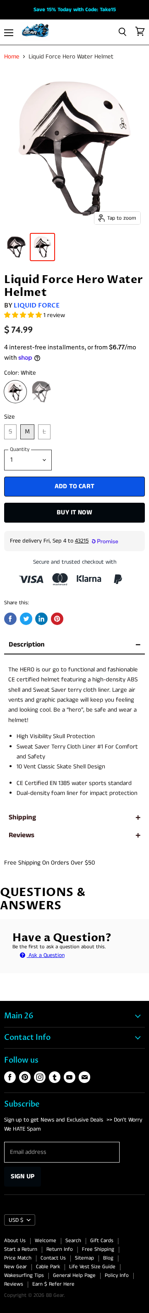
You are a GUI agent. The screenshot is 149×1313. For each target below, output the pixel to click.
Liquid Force (37, 305)
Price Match (17, 1258)
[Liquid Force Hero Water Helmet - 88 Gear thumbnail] (16, 247)
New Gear (15, 1267)
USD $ (16, 1220)
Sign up (22, 1176)
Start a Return (20, 1249)
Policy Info (117, 1275)
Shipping (22, 817)
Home (11, 56)
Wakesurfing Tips (24, 1275)
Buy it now (74, 512)
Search (73, 1241)
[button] (23, 315)
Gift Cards (101, 1241)
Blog (108, 1258)
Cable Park (48, 1267)
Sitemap (84, 1258)
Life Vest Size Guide (92, 1267)
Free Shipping (98, 1249)
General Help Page (74, 1275)
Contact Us (53, 1258)
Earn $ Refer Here (53, 1284)
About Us (15, 1241)
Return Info (59, 1249)
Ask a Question (46, 955)
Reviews (21, 835)
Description (27, 644)
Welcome (45, 1241)
